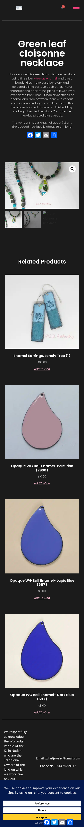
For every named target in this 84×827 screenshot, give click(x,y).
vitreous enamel (45, 78)
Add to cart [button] (42, 368)
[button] (72, 168)
